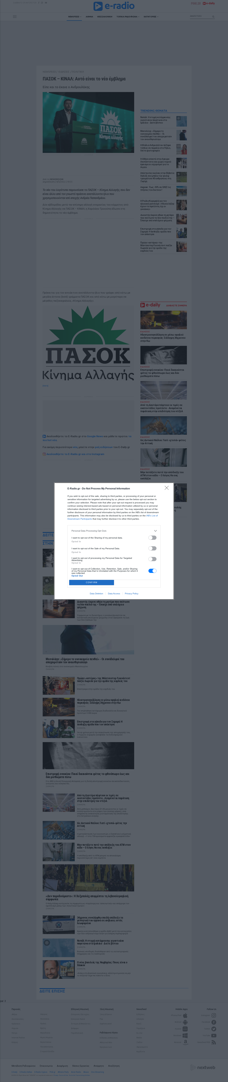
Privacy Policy (131, 593)
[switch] (152, 538)
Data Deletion (96, 593)
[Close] (168, 489)
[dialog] (114, 541)
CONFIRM (91, 582)
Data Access (114, 593)
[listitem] (114, 530)
